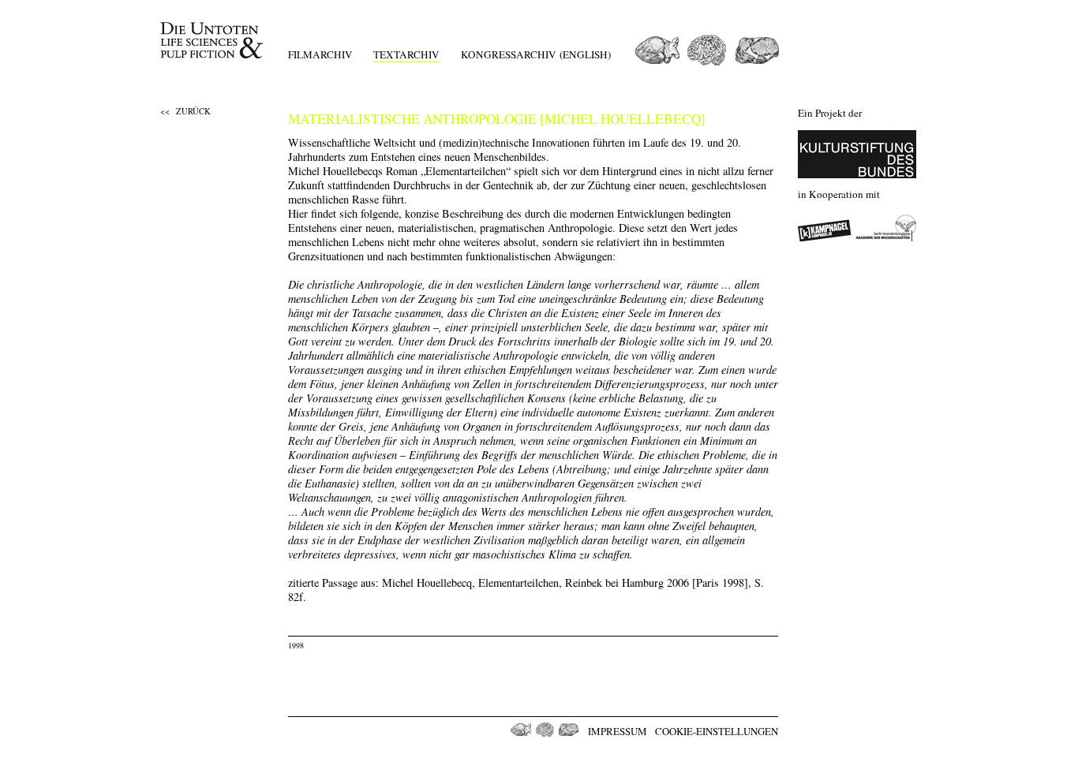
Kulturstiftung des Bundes (857, 154)
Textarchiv (406, 54)
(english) (585, 54)
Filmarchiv (320, 54)
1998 (296, 645)
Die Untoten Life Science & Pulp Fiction (213, 41)
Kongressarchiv (508, 54)
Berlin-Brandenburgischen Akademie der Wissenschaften (886, 228)
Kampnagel (824, 228)
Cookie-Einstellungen (716, 731)
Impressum (617, 731)
